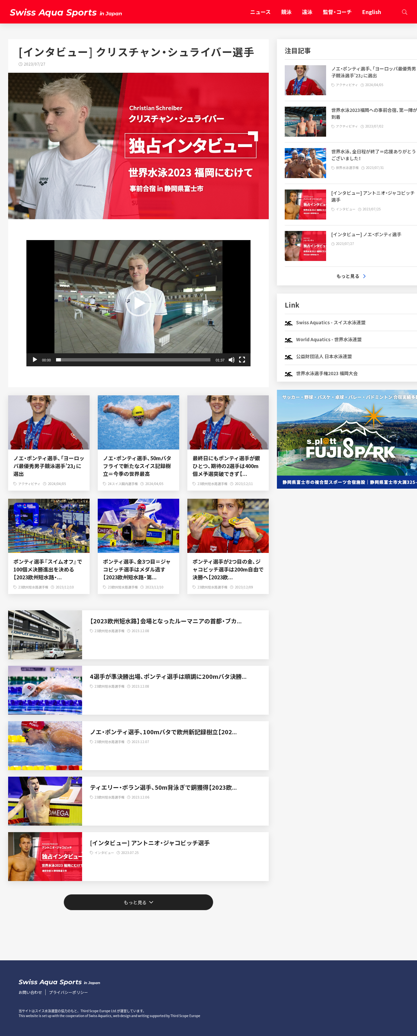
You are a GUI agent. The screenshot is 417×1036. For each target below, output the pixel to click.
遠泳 (307, 12)
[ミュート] (231, 360)
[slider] (133, 359)
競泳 (286, 12)
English (371, 12)
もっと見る (348, 276)
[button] (138, 303)
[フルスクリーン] (242, 360)
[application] (138, 303)
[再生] (35, 360)
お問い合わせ (30, 992)
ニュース (260, 12)
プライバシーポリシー (68, 992)
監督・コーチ (337, 12)
